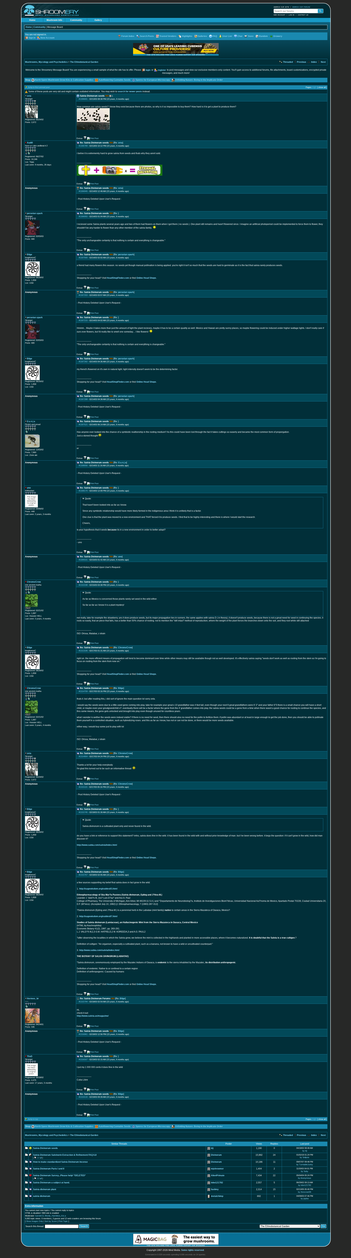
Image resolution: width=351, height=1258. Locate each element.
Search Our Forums (301, 7)
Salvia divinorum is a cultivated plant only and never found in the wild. (116, 823)
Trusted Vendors (167, 36)
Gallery (98, 20)
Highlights (187, 36)
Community (76, 20)
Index (314, 62)
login (148, 70)
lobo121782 (217, 1182)
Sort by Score (51, 1221)
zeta (120, 142)
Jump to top (33, 1119)
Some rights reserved (192, 1250)
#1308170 (83, 491)
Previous (301, 62)
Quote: (88, 498)
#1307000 (83, 258)
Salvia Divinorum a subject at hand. (51, 1182)
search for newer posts (130, 91)
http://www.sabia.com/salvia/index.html (97, 845)
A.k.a (63, 1216)
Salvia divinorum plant (44, 1189)
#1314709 (83, 691)
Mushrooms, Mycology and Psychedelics (46, 62)
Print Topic (63, 1221)
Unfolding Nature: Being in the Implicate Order (199, 80)
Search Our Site (281, 7)
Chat (239, 36)
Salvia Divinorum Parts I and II (48, 1168)
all (41, 1158)
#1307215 (83, 320)
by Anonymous (304, 1178)
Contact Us (303, 14)
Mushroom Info (54, 20)
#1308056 (83, 465)
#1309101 (83, 560)
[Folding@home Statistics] (32, 608)
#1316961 (83, 1034)
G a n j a (122, 462)
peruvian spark (126, 254)
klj (212, 1148)
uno (120, 556)
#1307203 (83, 295)
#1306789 (83, 146)
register (162, 70)
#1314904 (83, 756)
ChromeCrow (125, 647)
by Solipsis (304, 1157)
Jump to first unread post (39, 87)
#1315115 (83, 787)
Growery (277, 36)
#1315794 (83, 1002)
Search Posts (147, 36)
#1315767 (83, 875)
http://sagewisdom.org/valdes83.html (98, 888)
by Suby (304, 1171)
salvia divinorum (41, 1196)
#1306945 (83, 191)
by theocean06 (304, 1192)
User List (227, 36)
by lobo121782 (304, 1185)
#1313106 (83, 651)
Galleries (202, 36)
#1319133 (83, 1097)
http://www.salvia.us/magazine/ (93, 1016)
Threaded (287, 62)
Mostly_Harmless (52, 1216)
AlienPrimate (217, 1175)
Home (32, 20)
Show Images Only (34, 1221)
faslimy (215, 1189)
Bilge (120, 688)
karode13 (39, 1216)
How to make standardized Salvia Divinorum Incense (60, 1162)
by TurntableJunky (304, 1164)
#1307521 (83, 424)
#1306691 (83, 99)
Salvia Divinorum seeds (45, 1148)
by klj (304, 1151)
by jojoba (305, 1198)
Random (263, 36)
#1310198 (83, 585)
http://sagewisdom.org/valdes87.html (98, 916)
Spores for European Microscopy (153, 80)
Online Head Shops (146, 278)
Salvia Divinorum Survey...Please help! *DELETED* (59, 1175)
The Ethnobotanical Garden (84, 62)
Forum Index (127, 36)
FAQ (215, 36)
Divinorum (216, 1155)
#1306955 (83, 216)
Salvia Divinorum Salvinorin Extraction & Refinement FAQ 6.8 (65, 1155)
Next (323, 62)
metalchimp (217, 1196)
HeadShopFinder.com (118, 278)
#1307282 (83, 361)
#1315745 (83, 812)
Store (251, 36)
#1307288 (83, 399)
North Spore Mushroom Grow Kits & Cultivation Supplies (64, 80)
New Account (279, 14)
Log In (292, 14)
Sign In (32, 38)
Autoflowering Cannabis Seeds (115, 80)
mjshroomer (217, 1168)
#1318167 (83, 1059)
